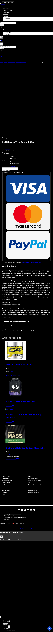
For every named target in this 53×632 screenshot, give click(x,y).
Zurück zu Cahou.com (8, 2)
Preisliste (8, 18)
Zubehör (5, 14)
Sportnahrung (7, 8)
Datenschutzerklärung (10, 515)
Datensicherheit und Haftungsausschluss (15, 517)
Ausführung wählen (11, 375)
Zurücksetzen (11, 166)
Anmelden (8, 32)
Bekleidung (6, 12)
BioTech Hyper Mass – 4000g (20, 401)
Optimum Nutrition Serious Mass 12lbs (25, 448)
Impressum (7, 519)
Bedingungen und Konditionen (12, 514)
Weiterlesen (9, 406)
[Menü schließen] (0, 617)
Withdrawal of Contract (26, 528)
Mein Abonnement (10, 19)
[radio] (14, 156)
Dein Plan (5, 627)
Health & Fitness (8, 10)
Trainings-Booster (7, 138)
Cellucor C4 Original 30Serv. (20, 364)
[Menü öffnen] (1, 44)
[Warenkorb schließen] (1, 536)
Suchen (2, 24)
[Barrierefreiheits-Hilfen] (49, 628)
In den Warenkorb (6, 170)
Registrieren (9, 34)
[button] (5, 30)
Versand (7, 149)
